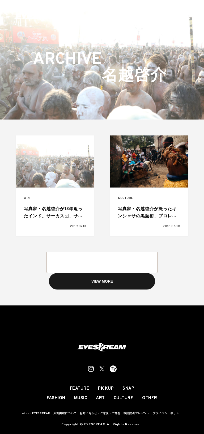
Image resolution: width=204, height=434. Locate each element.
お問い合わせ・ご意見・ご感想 (100, 413)
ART (27, 198)
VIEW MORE (102, 281)
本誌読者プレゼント (137, 413)
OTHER (149, 398)
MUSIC (80, 398)
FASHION (56, 398)
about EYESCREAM (36, 413)
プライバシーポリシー (167, 413)
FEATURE (80, 388)
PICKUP (106, 388)
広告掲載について (65, 413)
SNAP (128, 388)
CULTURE (125, 198)
